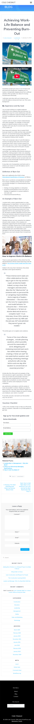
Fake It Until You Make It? (11, 470)
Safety (17, 614)
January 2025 (17, 636)
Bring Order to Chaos (17, 572)
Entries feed (17, 667)
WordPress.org (17, 673)
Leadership (17, 38)
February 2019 (17, 648)
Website (17, 543)
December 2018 (17, 654)
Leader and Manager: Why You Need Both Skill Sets (17, 581)
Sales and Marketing (17, 617)
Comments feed (17, 670)
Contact (16, 696)
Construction (17, 602)
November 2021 (17, 639)
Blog (16, 694)
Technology (17, 620)
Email (17, 537)
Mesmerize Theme (17, 721)
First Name (6, 422)
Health (13, 476)
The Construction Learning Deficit (17, 578)
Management (20, 476)
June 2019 (17, 645)
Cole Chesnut (8, 2)
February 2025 (17, 633)
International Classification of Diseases (13, 177)
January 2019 (17, 651)
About (16, 691)
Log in (17, 664)
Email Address (7, 428)
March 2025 (17, 630)
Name (17, 532)
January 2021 (17, 642)
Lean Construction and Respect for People (17, 575)
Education (17, 605)
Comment (17, 514)
